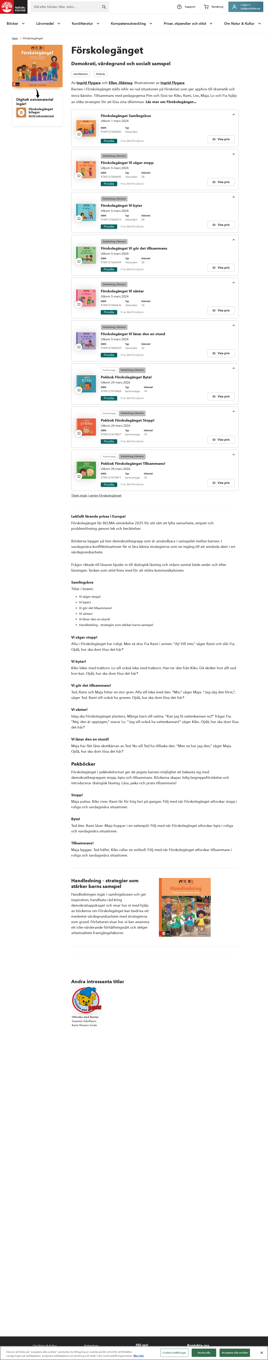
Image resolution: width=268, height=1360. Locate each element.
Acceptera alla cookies (235, 1352)
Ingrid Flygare (89, 83)
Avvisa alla (204, 1352)
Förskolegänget (33, 38)
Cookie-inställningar (174, 1352)
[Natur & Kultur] (13, 7)
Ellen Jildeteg (120, 83)
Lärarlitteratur (80, 73)
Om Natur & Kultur (239, 23)
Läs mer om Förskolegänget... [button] (171, 102)
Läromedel (45, 23)
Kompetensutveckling (128, 23)
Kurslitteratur (82, 23)
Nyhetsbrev (91, 1345)
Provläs (109, 141)
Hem (15, 38)
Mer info (138, 1355)
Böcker (12, 23)
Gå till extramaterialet (41, 115)
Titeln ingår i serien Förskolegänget (96, 495)
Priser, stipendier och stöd (185, 23)
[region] (134, 1353)
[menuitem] (16, 23)
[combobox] (70, 6)
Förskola (100, 73)
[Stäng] (261, 1352)
